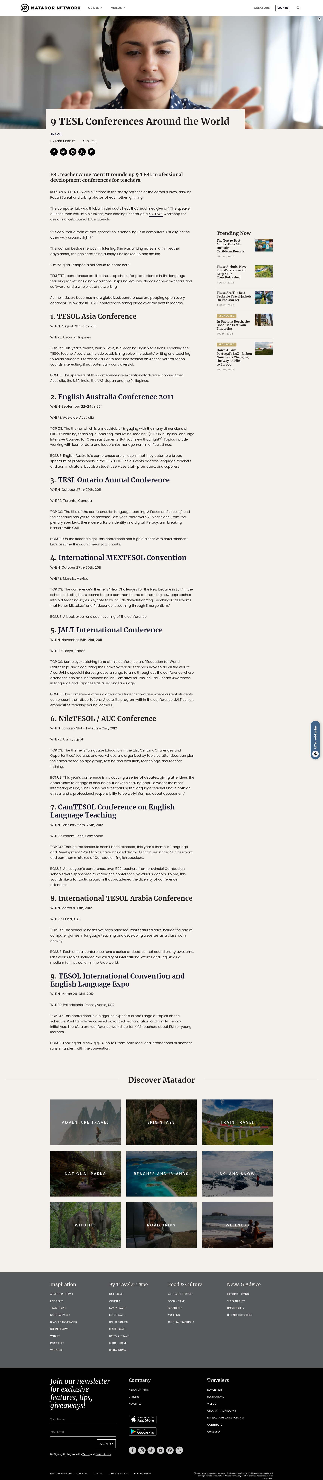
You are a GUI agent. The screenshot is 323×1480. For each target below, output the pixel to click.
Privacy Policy (184, 765)
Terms (166, 765)
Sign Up (198, 756)
